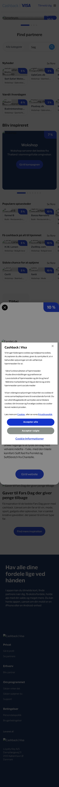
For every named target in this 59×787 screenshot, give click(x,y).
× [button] (52, 346)
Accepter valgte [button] (30, 430)
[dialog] (29, 393)
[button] (29, 439)
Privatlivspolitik (45, 414)
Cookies (21, 414)
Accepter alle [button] (30, 422)
